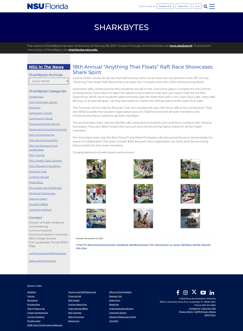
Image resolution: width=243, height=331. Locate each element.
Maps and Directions (42, 260)
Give (197, 6)
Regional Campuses (42, 193)
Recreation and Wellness (45, 187)
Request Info (165, 6)
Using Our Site (209, 308)
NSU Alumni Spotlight (43, 140)
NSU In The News (46, 67)
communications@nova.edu (47, 253)
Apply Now (183, 6)
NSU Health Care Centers (45, 160)
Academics (36, 96)
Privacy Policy (186, 312)
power (177, 244)
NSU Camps (37, 155)
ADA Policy (210, 315)
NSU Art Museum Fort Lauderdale (43, 147)
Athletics (34, 107)
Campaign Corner (40, 113)
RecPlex (197, 244)
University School (40, 209)
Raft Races (186, 244)
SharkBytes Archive (138, 244)
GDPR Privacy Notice (205, 312)
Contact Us (194, 308)
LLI (171, 244)
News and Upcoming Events (48, 129)
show (84, 248)
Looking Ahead (39, 177)
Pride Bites (36, 182)
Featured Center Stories (44, 124)
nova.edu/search (181, 45)
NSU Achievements (42, 134)
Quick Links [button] (146, 6)
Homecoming (162, 244)
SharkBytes (122, 244)
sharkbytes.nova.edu (83, 49)
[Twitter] (194, 294)
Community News (41, 118)
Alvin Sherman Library (43, 102)
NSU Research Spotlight (45, 166)
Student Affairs (38, 204)
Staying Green (38, 198)
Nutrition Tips (38, 171)
